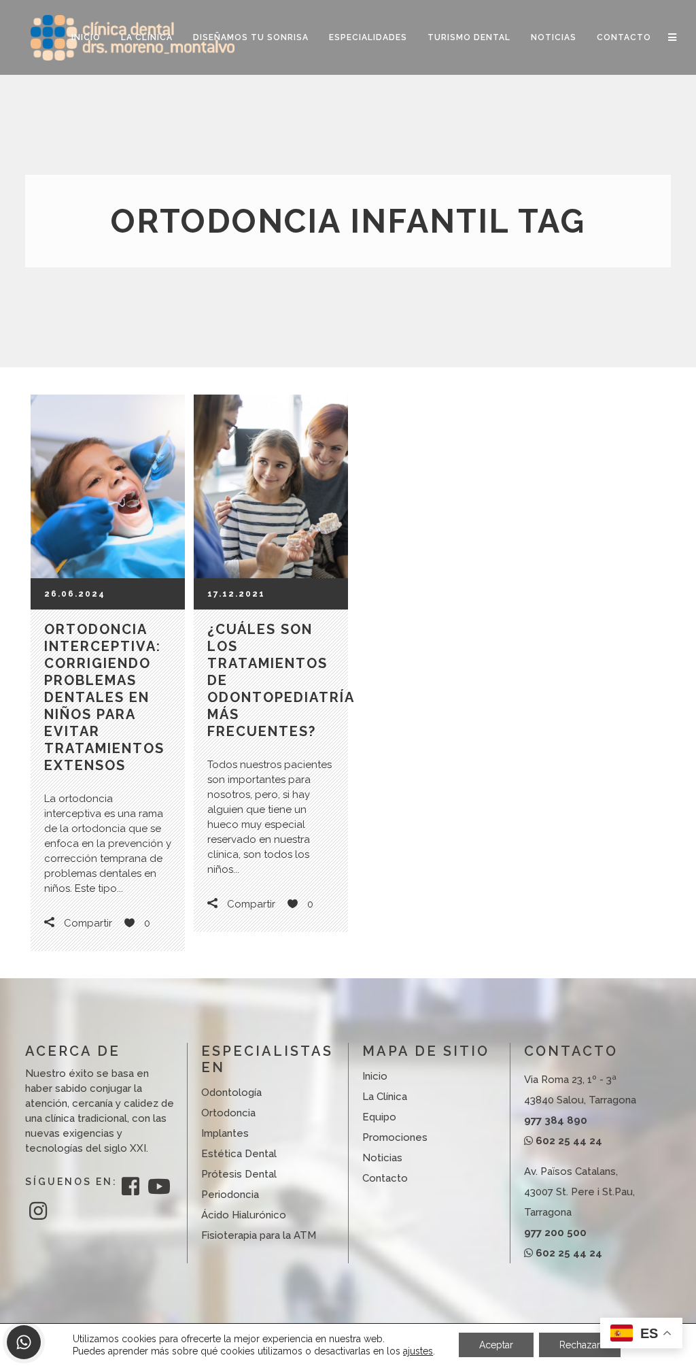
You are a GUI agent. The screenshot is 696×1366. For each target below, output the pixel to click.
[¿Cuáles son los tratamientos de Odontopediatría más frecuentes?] (271, 486)
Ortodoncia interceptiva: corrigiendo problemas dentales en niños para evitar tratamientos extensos (104, 697)
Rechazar (579, 1344)
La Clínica (384, 1096)
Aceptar (496, 1344)
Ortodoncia (228, 1113)
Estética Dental (239, 1154)
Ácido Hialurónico (243, 1215)
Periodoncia (230, 1194)
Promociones (395, 1137)
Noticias (382, 1158)
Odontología (231, 1092)
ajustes (418, 1351)
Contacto (385, 1178)
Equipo (379, 1117)
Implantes (225, 1133)
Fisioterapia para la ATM (258, 1235)
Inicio (374, 1076)
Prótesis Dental (239, 1174)
